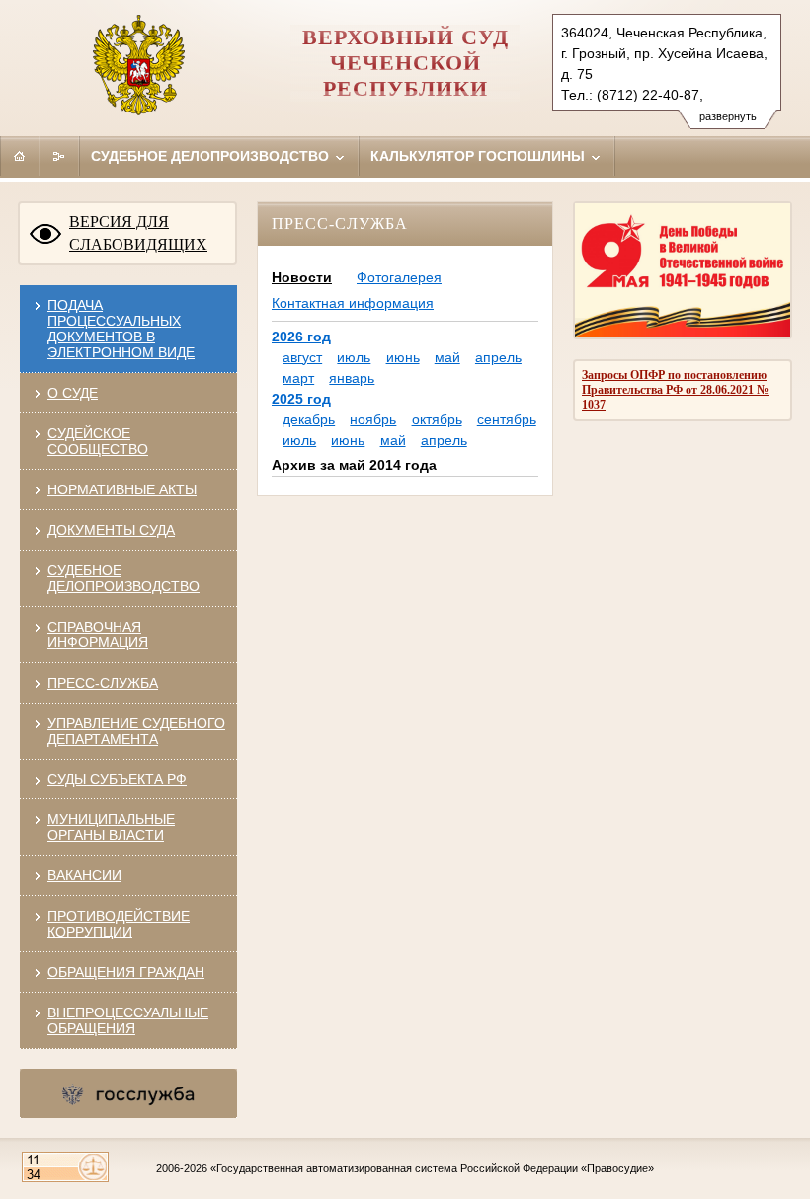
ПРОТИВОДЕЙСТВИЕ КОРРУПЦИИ (118, 923)
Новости (302, 277)
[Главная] (20, 156)
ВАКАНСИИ (84, 875)
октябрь (437, 419)
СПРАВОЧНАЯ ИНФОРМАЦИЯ (97, 634)
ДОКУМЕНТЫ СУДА (111, 530)
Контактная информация (353, 303)
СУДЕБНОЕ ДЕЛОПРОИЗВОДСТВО (123, 578)
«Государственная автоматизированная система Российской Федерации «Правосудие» (432, 1168)
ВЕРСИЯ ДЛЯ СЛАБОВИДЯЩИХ (138, 233)
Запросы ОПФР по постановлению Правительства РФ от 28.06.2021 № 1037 (675, 390)
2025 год (301, 399)
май (447, 357)
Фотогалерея (399, 277)
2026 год (301, 336)
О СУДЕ (72, 393)
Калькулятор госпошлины (479, 156)
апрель (498, 357)
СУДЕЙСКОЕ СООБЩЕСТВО (97, 441)
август (302, 357)
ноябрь (373, 419)
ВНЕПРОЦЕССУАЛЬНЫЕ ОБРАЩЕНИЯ (127, 1020)
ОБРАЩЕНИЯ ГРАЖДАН (125, 972)
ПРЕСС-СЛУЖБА (102, 683)
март (298, 378)
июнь (403, 357)
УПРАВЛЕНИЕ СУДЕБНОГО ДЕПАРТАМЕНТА (136, 731)
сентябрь (506, 419)
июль (353, 357)
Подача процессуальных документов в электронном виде (121, 328)
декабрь (309, 419)
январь (351, 378)
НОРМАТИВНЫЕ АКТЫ (122, 489)
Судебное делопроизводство (212, 156)
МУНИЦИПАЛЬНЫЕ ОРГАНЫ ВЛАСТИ (111, 827)
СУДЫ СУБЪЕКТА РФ (117, 779)
